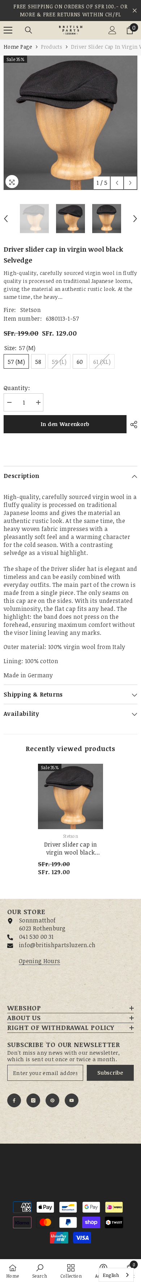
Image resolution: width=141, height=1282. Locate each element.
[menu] (8, 30)
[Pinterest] (52, 1100)
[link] (39, 1271)
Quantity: (17, 388)
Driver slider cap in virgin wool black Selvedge (70, 848)
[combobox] (116, 1275)
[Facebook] (14, 1100)
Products (52, 46)
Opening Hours (39, 961)
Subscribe (110, 1072)
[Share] (132, 424)
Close (134, 10)
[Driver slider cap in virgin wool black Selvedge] (70, 796)
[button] (117, 183)
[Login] (112, 30)
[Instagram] (33, 1100)
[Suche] (28, 30)
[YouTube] (71, 1100)
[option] (70, 123)
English (111, 1275)
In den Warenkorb (65, 424)
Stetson (30, 310)
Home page (18, 46)
